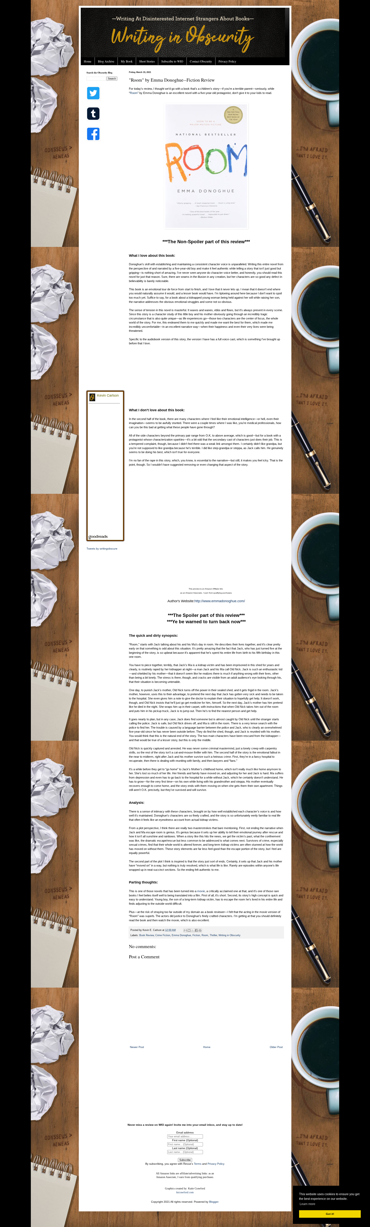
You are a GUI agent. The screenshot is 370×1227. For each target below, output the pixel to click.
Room (134, 93)
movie (201, 891)
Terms (197, 1163)
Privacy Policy (227, 61)
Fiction (196, 935)
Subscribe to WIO (172, 61)
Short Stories (147, 61)
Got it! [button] (330, 1213)
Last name (185, 1148)
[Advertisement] (206, 377)
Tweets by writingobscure (102, 548)
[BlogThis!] (189, 930)
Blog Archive (106, 61)
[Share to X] (193, 930)
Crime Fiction (162, 935)
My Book (127, 61)
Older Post (276, 1047)
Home (87, 61)
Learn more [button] (307, 1204)
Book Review (146, 935)
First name (185, 1140)
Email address (185, 1132)
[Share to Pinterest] (200, 930)
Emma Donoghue (181, 935)
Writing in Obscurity (229, 935)
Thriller (213, 935)
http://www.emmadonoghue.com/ (219, 601)
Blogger (213, 1201)
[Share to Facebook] (196, 930)
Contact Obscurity (201, 61)
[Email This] (185, 930)
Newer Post (137, 1047)
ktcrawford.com (185, 1192)
